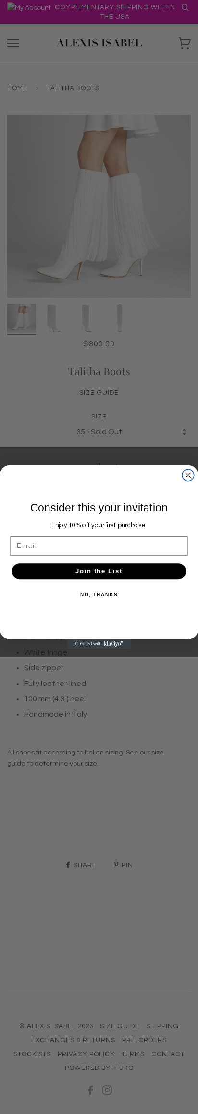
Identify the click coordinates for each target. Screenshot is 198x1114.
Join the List (99, 571)
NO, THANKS (99, 595)
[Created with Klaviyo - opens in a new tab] (99, 644)
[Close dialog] (188, 475)
